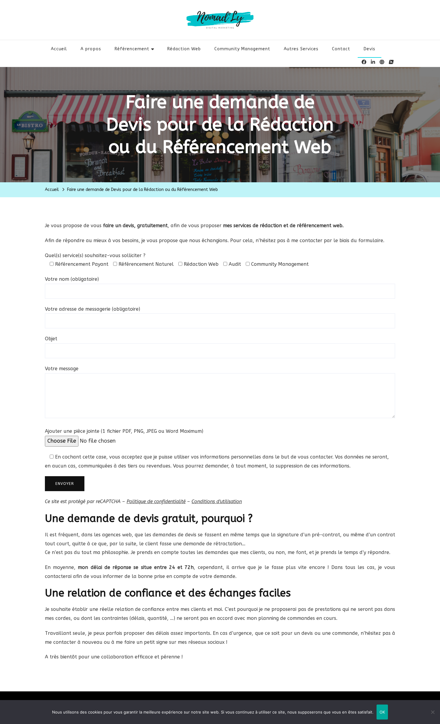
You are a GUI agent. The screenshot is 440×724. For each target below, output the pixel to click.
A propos (91, 48)
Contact (341, 48)
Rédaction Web (184, 48)
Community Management (242, 48)
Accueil (59, 48)
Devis (369, 48)
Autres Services (301, 48)
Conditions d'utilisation (217, 501)
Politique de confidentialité (156, 501)
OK (382, 712)
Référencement (132, 48)
